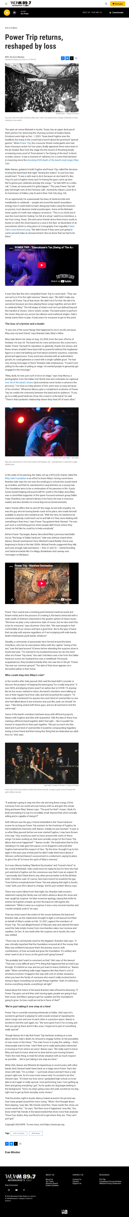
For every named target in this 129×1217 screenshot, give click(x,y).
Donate (119, 4)
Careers (76, 1181)
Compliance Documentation (110, 1181)
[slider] (18, 12)
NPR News (36, 1133)
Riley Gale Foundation (15, 478)
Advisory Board (52, 1183)
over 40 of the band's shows (19, 382)
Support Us (77, 1183)
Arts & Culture (11, 28)
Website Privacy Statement (110, 1183)
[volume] (14, 12)
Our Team (50, 1181)
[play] (7, 12)
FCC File (102, 1179)
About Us (49, 1179)
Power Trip (25, 143)
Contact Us (77, 1179)
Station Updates (52, 1185)
